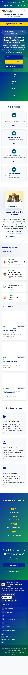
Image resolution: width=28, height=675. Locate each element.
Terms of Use (14, 652)
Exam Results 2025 (14, 62)
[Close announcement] (25, 24)
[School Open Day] (24, 297)
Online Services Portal (15, 57)
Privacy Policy (7, 652)
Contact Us (15, 565)
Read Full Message (9, 236)
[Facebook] (2, 600)
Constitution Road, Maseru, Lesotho (13, 634)
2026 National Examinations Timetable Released (11, 392)
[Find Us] (15, 600)
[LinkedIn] (12, 600)
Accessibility (21, 652)
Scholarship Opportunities (15, 66)
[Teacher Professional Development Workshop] (24, 274)
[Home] (5, 11)
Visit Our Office (14, 571)
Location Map (6, 6)
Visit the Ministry (7, 597)
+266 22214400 (8, 636)
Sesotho (14, 6)
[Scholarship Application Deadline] (24, 286)
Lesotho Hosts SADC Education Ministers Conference (12, 329)
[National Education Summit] (24, 262)
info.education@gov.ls (9, 639)
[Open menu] (24, 11)
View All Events (5, 251)
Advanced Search (23, 6)
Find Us (14, 654)
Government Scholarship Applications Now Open (10, 360)
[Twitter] (6, 600)
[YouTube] (9, 600)
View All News (21, 307)
